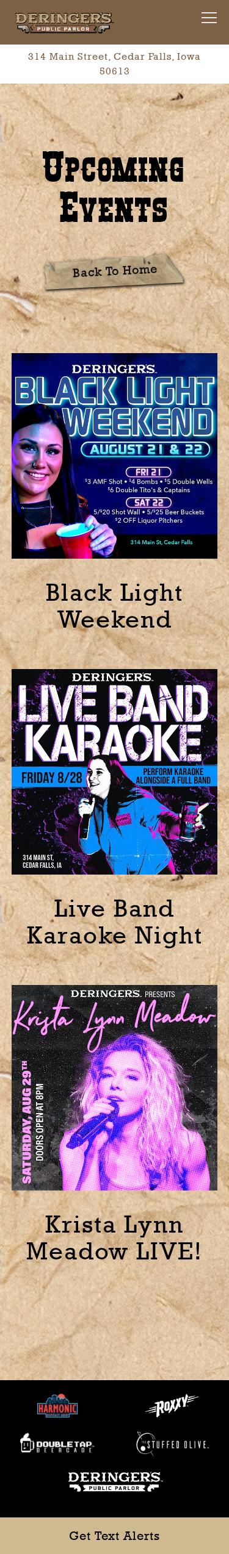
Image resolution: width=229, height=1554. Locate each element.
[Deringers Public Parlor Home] (64, 22)
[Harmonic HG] (57, 1404)
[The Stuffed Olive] (171, 1443)
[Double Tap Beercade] (57, 1443)
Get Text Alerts (114, 1535)
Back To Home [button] (115, 270)
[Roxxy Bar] (171, 1404)
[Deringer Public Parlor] (115, 1480)
